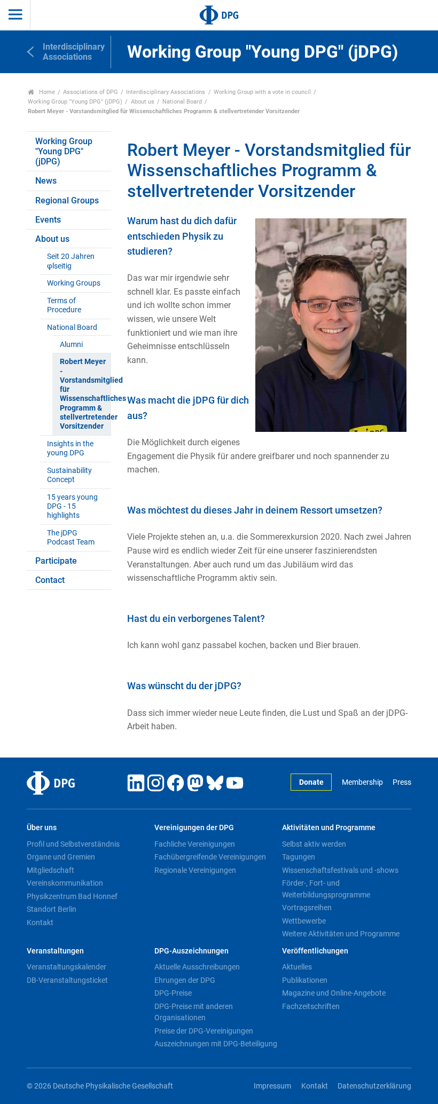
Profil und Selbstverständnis (73, 844)
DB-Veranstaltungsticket (67, 980)
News (46, 181)
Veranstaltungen (55, 951)
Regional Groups (67, 200)
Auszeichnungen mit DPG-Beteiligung (215, 1043)
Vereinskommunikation (65, 883)
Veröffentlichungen (315, 951)
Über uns (42, 827)
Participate (56, 561)
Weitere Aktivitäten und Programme (341, 933)
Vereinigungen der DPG (194, 827)
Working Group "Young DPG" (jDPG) (75, 101)
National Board (182, 101)
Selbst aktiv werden (314, 844)
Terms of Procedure (64, 305)
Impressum (272, 1086)
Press (402, 782)
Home (46, 92)
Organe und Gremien (61, 857)
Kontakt (40, 922)
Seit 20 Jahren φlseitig (71, 261)
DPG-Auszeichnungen (191, 951)
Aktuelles (297, 967)
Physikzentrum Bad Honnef (72, 896)
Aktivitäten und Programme (329, 827)
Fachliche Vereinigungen (194, 844)
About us (142, 101)
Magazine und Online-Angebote (334, 993)
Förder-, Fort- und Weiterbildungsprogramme (326, 889)
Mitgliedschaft (50, 870)
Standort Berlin (51, 909)
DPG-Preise (173, 993)
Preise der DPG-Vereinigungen (203, 1031)
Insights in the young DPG (70, 448)
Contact (50, 580)
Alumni (71, 344)
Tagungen (298, 857)
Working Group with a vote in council (262, 92)
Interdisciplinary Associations (165, 92)
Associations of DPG (90, 92)
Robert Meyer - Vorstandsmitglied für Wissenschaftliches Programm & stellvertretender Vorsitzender (85, 394)
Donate (311, 782)
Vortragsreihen (307, 907)
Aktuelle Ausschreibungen (197, 967)
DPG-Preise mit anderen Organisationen (193, 1012)
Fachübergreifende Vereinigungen (210, 857)
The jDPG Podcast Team (71, 538)
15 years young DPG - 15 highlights (72, 507)
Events (48, 220)
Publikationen (304, 980)
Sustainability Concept (69, 475)
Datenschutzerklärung (374, 1086)
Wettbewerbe (304, 921)
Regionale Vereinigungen (195, 870)
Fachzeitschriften (311, 1006)
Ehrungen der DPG (184, 980)
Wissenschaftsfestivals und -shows (340, 870)
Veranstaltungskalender (66, 967)
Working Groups (73, 283)
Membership (362, 782)
